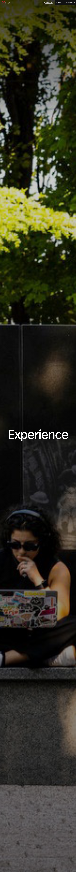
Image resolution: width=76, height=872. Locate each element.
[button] (58, 2)
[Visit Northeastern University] (6, 2)
